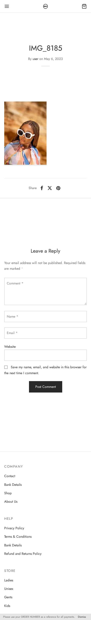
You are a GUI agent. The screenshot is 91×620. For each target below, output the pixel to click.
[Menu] (6, 6)
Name (12, 316)
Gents (8, 597)
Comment (15, 283)
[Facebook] (41, 188)
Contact (9, 476)
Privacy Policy (14, 528)
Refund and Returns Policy (22, 553)
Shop (8, 493)
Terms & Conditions (18, 536)
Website (10, 346)
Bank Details (13, 484)
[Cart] (84, 6)
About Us (10, 501)
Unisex (8, 588)
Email (12, 332)
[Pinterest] (58, 188)
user (35, 59)
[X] (49, 188)
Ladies (8, 580)
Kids (7, 605)
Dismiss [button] (82, 617)
